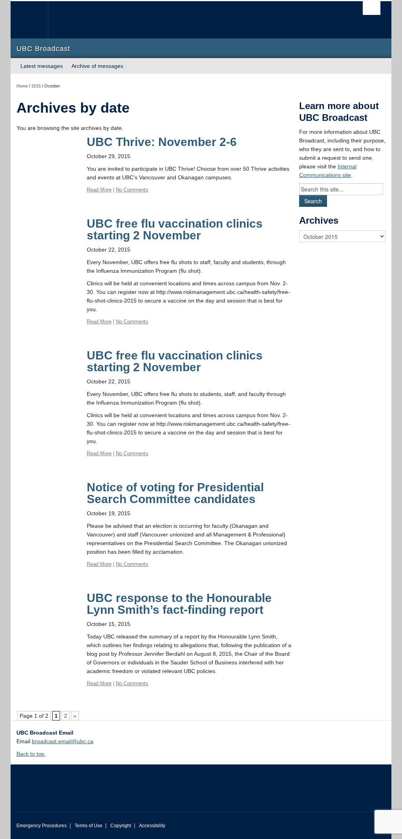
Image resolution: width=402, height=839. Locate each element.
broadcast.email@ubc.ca (62, 741)
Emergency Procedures (41, 825)
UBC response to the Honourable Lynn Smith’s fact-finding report (179, 603)
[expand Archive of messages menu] (130, 66)
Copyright (120, 825)
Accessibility (152, 825)
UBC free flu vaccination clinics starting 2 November (175, 229)
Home (22, 86)
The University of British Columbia (35, 19)
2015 (36, 86)
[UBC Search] (371, 8)
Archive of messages (97, 66)
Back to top (31, 754)
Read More (99, 190)
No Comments (132, 190)
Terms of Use (88, 825)
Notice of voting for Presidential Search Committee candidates (175, 493)
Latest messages (41, 66)
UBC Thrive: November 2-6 (162, 141)
